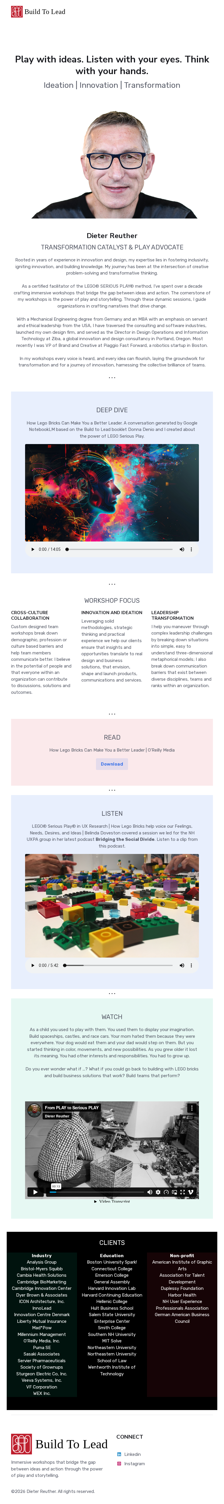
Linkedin (132, 1454)
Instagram (134, 1463)
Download (112, 764)
